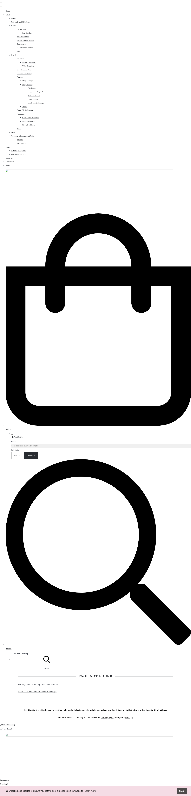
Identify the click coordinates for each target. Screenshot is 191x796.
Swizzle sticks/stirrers (25, 48)
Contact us (10, 162)
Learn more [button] (90, 791)
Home (8, 11)
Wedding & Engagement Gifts (22, 136)
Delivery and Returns (19, 154)
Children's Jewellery (24, 73)
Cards (13, 18)
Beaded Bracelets (29, 62)
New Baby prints (23, 37)
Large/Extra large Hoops (37, 92)
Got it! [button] (182, 791)
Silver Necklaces (28, 125)
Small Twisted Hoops (36, 103)
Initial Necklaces (28, 121)
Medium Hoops (34, 95)
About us (9, 158)
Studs (24, 106)
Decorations (21, 29)
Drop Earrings (27, 81)
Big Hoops (32, 88)
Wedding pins (22, 143)
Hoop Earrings (27, 84)
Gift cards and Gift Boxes (20, 22)
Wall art (20, 51)
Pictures (20, 140)
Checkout (31, 455)
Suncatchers (21, 44)
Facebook (4, 784)
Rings (19, 129)
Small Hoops (33, 99)
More (8, 147)
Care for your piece (18, 151)
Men (13, 132)
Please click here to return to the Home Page (37, 691)
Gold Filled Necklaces (30, 118)
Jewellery (14, 55)
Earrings (20, 77)
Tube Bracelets (28, 66)
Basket (17, 455)
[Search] (46, 659)
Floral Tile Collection (25, 110)
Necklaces (20, 114)
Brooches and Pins (24, 70)
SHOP (8, 15)
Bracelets (20, 59)
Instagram (4, 780)
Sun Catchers (27, 33)
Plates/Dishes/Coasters (25, 40)
